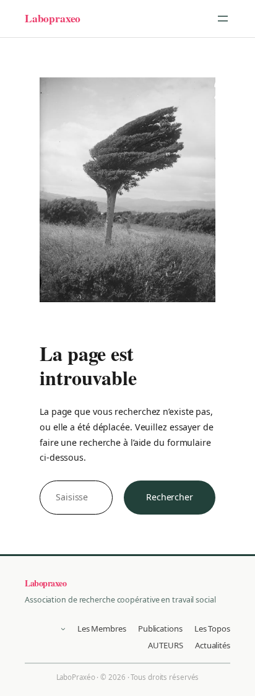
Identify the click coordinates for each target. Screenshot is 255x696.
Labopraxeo (52, 18)
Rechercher (169, 497)
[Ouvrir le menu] (222, 18)
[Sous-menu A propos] (63, 628)
